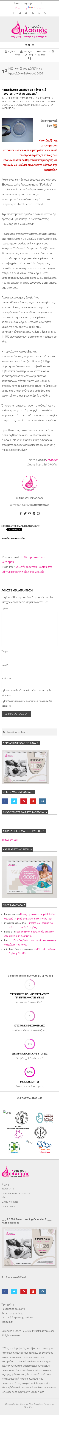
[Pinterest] (34, 513)
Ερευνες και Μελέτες (12, 104)
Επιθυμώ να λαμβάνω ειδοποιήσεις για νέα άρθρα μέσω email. (27, 703)
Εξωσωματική (49, 101)
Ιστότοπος (6, 678)
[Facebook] (20, 513)
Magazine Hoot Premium (31, 1403)
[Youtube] (29, 513)
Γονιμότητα (11, 101)
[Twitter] (25, 513)
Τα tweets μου (9, 839)
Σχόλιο (5, 608)
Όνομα (5, 651)
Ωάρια (44, 104)
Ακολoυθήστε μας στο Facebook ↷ (25, 812)
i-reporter (51, 459)
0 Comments (8, 108)
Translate (39, 8)
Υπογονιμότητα (31, 104)
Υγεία (26, 101)
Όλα (21, 101)
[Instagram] (38, 513)
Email (5, 664)
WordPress (29, 1407)
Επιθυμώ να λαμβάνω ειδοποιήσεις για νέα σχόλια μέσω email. (27, 693)
